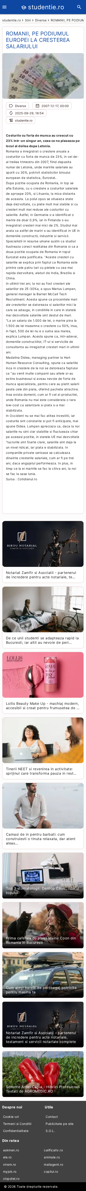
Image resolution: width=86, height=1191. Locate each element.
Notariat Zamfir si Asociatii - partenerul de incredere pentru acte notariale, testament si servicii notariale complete (41, 1037)
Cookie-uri (11, 1117)
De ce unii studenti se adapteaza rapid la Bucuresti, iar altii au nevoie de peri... (42, 640)
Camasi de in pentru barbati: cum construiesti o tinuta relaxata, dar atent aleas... (41, 838)
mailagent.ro (53, 1164)
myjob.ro (10, 1171)
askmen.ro (11, 1150)
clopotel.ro (11, 1178)
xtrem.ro (9, 1164)
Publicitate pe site (60, 1124)
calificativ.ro (53, 1150)
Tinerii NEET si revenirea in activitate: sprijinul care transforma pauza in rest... (41, 771)
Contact (52, 1117)
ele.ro (7, 1157)
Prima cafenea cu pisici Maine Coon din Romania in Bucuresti (41, 940)
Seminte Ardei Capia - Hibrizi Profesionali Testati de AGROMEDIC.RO (43, 1089)
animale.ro (52, 1157)
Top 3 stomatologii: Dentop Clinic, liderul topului (42, 890)
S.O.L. (50, 1131)
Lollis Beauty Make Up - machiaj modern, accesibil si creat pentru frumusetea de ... (43, 705)
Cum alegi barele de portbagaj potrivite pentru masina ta (41, 989)
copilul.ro (51, 1171)
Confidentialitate (16, 1131)
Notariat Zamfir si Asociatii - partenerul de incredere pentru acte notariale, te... (41, 574)
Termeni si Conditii (17, 1124)
